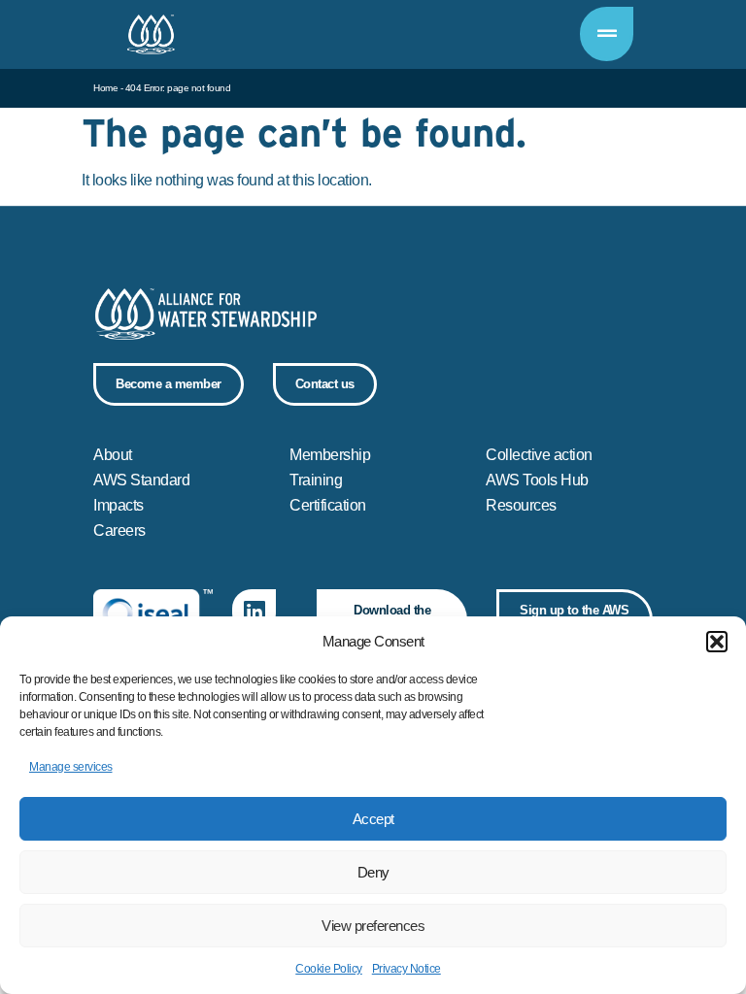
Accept (373, 819)
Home (105, 88)
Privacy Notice (406, 969)
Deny (373, 872)
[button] (717, 641)
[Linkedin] (254, 611)
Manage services (71, 767)
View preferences (373, 925)
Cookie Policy (328, 969)
